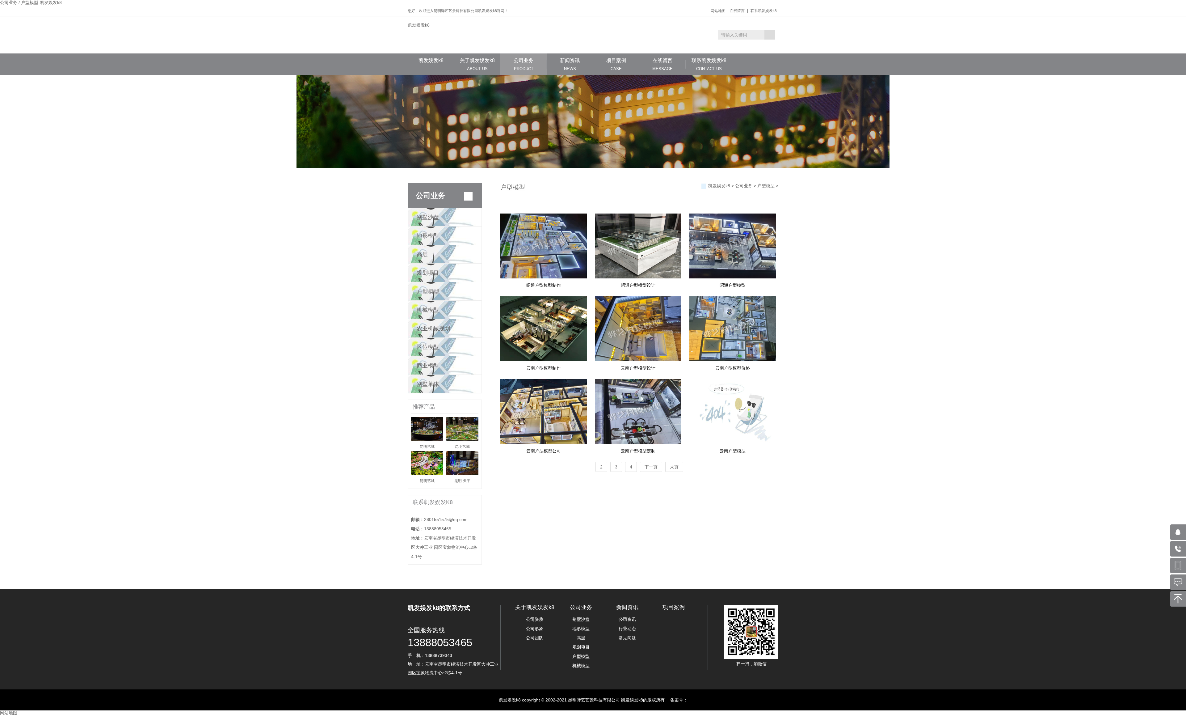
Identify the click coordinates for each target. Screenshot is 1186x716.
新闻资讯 (570, 64)
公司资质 (534, 619)
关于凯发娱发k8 (477, 64)
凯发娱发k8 (419, 25)
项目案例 (616, 64)
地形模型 (428, 236)
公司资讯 (627, 619)
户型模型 (428, 291)
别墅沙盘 (428, 217)
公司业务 (523, 64)
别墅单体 (428, 384)
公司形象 (534, 628)
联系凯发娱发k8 (764, 11)
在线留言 (737, 11)
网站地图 (718, 11)
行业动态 (627, 628)
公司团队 (534, 638)
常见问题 (627, 638)
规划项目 (428, 273)
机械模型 (428, 310)
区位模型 (428, 347)
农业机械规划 (433, 328)
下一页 (651, 466)
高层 (422, 254)
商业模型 (428, 365)
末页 (674, 466)
